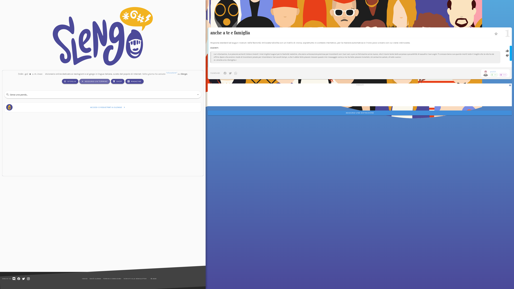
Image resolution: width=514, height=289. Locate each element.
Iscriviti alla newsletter (135, 279)
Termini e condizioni (112, 279)
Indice (85, 279)
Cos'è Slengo (95, 279)
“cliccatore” (171, 74)
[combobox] (102, 94)
